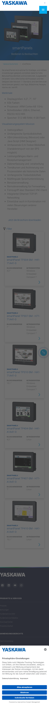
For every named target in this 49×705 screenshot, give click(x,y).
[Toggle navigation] (43, 10)
